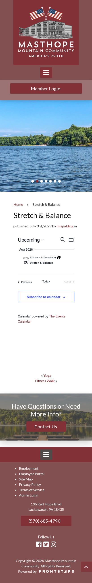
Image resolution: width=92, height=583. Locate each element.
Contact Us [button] (46, 426)
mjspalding (65, 226)
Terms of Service (31, 490)
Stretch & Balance (41, 263)
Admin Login (28, 495)
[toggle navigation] (46, 72)
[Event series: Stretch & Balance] (59, 257)
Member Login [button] (46, 88)
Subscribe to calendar (43, 297)
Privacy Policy (30, 484)
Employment (28, 468)
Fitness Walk (45, 381)
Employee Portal (31, 474)
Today (46, 281)
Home (18, 204)
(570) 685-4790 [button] (44, 520)
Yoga (47, 375)
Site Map (26, 479)
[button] (32, 181)
